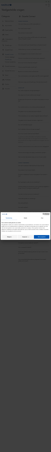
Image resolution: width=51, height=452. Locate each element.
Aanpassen (24, 236)
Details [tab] (25, 217)
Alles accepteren (41, 236)
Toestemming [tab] (9, 217)
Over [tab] (42, 217)
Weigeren (9, 236)
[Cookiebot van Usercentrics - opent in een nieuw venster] (43, 214)
